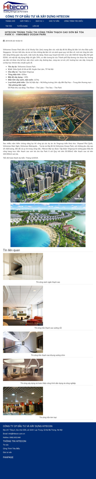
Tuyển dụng (22, 26)
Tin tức (9, 26)
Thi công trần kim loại (48, 417)
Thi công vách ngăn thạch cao (48, 282)
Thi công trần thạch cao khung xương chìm (48, 355)
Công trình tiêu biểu (73, 21)
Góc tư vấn (54, 21)
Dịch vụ (39, 21)
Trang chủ (10, 21)
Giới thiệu (24, 21)
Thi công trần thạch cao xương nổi (48, 328)
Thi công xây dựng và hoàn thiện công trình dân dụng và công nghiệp (48, 383)
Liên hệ (36, 26)
